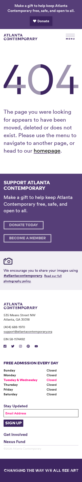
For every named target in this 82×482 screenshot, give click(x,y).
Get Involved (15, 434)
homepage (47, 150)
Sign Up (13, 423)
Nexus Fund (14, 441)
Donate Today (23, 225)
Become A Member (27, 238)
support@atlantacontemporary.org (28, 332)
